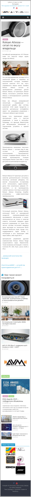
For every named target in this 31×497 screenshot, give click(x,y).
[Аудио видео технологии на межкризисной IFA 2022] (6, 433)
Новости (5, 39)
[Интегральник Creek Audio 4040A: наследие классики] (15, 306)
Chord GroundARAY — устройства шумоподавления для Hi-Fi (13, 266)
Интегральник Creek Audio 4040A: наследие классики (14, 323)
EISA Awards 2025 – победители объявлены (13, 400)
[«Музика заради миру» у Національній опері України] (6, 416)
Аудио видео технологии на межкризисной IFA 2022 (20, 434)
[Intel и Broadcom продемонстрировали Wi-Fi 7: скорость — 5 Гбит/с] (6, 424)
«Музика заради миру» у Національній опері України (19, 417)
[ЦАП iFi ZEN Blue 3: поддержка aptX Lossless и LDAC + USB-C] (15, 330)
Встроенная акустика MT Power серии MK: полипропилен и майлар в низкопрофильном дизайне (15, 298)
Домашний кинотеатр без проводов (11, 257)
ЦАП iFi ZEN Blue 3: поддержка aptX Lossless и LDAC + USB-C (14, 346)
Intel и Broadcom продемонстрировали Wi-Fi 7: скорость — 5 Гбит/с (20, 426)
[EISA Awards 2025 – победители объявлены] (15, 380)
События (11, 396)
